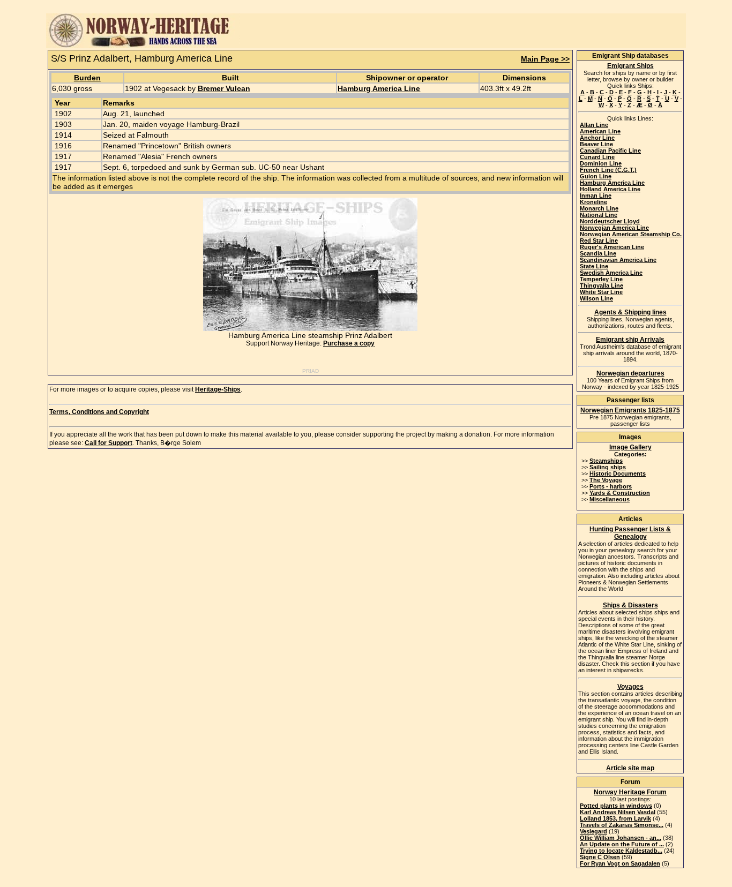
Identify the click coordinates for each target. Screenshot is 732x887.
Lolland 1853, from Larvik (615, 818)
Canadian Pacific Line (610, 150)
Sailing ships (607, 467)
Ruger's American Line (612, 247)
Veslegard (593, 831)
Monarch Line (599, 208)
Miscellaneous (609, 499)
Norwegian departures (630, 373)
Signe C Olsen (600, 857)
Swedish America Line (611, 272)
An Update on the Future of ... (622, 844)
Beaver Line (596, 144)
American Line (600, 131)
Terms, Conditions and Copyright (99, 412)
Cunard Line (597, 157)
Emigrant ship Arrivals (630, 339)
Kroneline (593, 202)
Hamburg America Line (379, 88)
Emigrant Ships (630, 66)
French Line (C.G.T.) (608, 170)
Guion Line (595, 176)
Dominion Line (601, 163)
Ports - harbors (610, 486)
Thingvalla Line (601, 285)
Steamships (606, 460)
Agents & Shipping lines (630, 312)
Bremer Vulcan (224, 88)
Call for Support (108, 443)
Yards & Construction (619, 493)
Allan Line (594, 125)
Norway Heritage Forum (630, 792)
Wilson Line (596, 298)
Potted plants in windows (616, 805)
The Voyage (605, 480)
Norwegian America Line (614, 227)
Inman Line (595, 195)
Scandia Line (598, 253)
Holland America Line (610, 189)
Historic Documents (617, 473)
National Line (598, 215)
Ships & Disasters (630, 605)
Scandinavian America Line (618, 260)
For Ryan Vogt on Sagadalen (620, 863)
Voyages (630, 686)
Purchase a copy (349, 343)
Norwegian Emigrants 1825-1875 (630, 410)
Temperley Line (601, 279)
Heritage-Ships (218, 389)
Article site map (630, 768)
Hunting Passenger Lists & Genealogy (630, 532)
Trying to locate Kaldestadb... (621, 850)
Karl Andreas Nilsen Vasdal (617, 812)
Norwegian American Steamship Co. (631, 234)
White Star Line (601, 292)
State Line (594, 266)
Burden (87, 77)
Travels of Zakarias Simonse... (621, 825)
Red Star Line (599, 240)
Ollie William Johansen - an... (620, 838)
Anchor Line (597, 137)
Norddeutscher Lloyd (610, 221)
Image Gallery (630, 447)
